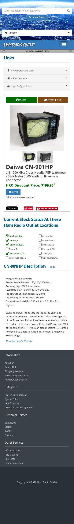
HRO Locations (18, 78)
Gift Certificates (12, 450)
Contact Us (10, 422)
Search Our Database (16, 395)
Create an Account (14, 463)
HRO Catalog (11, 454)
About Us (9, 363)
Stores (8, 426)
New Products (12, 403)
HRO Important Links (22, 70)
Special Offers (12, 399)
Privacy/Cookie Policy (16, 379)
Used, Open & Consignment (18, 407)
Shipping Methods (14, 371)
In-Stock (23, 99)
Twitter (8, 431)
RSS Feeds (10, 458)
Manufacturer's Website (19, 341)
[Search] (68, 11)
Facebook (10, 435)
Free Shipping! (54, 99)
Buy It (14, 192)
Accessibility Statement (16, 375)
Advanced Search (37, 17)
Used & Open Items (21, 86)
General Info (11, 367)
